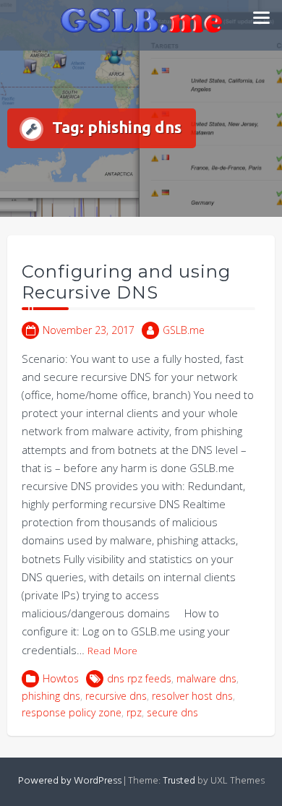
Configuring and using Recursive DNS (126, 282)
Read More (112, 650)
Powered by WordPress (69, 781)
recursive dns (116, 696)
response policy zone (71, 712)
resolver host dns (192, 696)
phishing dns (51, 696)
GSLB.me (184, 330)
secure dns (172, 712)
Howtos (61, 678)
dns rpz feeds (139, 678)
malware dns (206, 678)
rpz (134, 712)
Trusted (179, 781)
